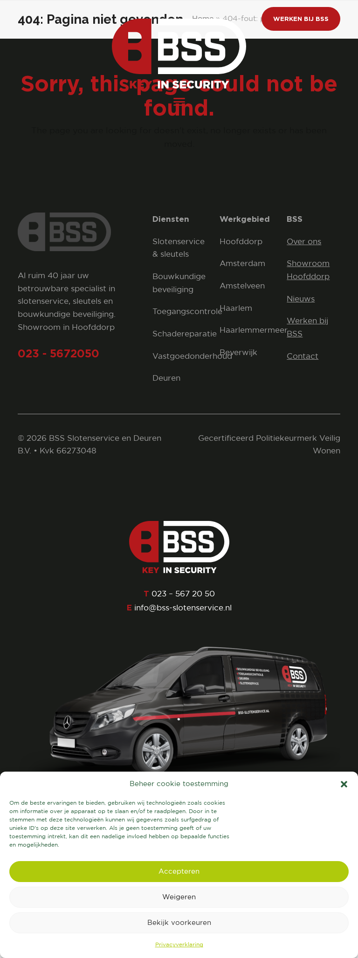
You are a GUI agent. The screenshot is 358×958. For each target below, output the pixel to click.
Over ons (304, 242)
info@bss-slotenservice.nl (183, 608)
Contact (302, 356)
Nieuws (301, 299)
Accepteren (179, 872)
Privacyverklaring (179, 944)
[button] (344, 784)
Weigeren (179, 897)
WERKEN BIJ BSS (301, 18)
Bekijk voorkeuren (179, 923)
